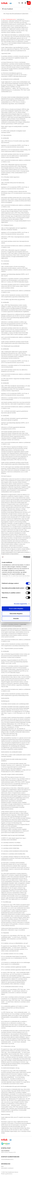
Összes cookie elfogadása (16, 608)
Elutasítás (16, 618)
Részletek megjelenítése (20, 603)
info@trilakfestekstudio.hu (7, 1159)
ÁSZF (2, 1166)
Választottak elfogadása (16, 613)
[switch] (28, 588)
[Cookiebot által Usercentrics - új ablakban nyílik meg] (23, 557)
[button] (19, 3)
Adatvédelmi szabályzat (7, 1168)
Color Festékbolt (8, 9)
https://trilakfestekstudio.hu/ (9, 19)
